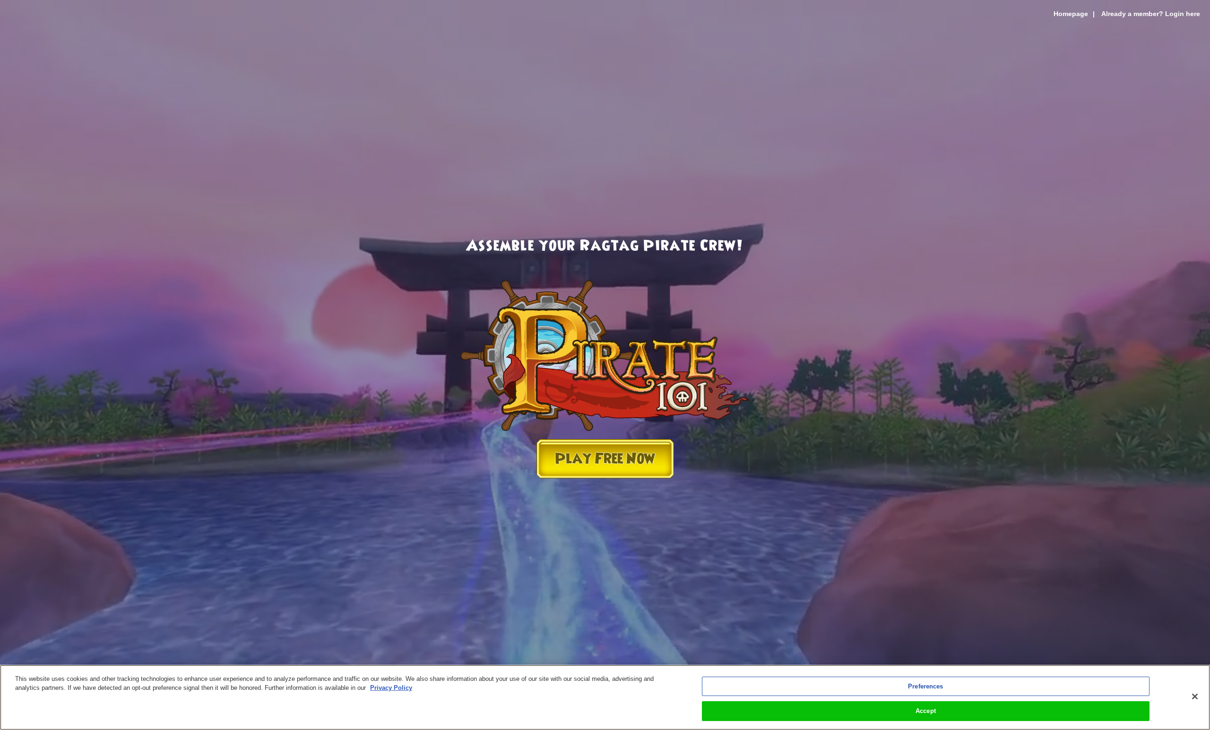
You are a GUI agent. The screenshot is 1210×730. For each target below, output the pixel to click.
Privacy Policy (391, 687)
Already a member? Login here (1150, 13)
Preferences (925, 686)
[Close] (1194, 696)
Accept (926, 710)
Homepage (1071, 13)
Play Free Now (605, 458)
